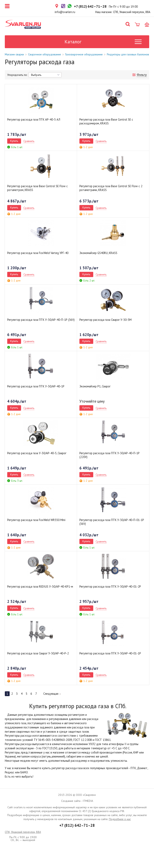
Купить (14, 141)
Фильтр (142, 75)
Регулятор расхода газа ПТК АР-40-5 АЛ (33, 119)
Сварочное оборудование (44, 54)
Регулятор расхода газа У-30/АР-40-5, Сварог (36, 453)
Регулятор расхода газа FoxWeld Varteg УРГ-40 (37, 253)
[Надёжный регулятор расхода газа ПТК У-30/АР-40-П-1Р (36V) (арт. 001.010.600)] (41, 300)
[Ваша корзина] (137, 24)
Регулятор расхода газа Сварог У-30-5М (105, 320)
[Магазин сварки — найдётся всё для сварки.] (23, 24)
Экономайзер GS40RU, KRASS (98, 253)
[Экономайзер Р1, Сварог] (113, 366)
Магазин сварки (14, 54)
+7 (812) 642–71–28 (77, 825)
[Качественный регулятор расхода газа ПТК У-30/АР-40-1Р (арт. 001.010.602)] (41, 366)
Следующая (50, 694)
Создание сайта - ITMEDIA (77, 801)
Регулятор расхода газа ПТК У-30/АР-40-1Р (35, 386)
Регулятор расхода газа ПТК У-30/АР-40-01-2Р (110, 586)
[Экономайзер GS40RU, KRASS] (113, 233)
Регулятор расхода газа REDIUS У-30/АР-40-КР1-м (40, 586)
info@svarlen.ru (65, 12)
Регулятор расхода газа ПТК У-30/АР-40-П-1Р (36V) (41, 320)
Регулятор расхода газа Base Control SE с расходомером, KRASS (106, 121)
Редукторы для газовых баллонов (128, 54)
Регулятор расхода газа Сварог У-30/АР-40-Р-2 (38, 653)
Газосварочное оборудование (84, 54)
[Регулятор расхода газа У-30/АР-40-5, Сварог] (41, 433)
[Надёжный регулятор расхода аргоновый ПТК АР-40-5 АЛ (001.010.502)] (41, 100)
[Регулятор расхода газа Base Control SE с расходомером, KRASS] (113, 100)
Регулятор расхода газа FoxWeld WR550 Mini (36, 520)
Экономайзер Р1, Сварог (94, 386)
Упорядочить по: (17, 74)
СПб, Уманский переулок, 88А (23, 832)
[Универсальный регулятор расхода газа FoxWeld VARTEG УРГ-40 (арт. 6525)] (41, 233)
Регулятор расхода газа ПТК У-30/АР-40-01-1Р (110, 653)
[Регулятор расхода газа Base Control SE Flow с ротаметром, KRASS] (41, 166)
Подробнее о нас (120, 819)
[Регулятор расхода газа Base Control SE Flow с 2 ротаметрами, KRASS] (113, 166)
